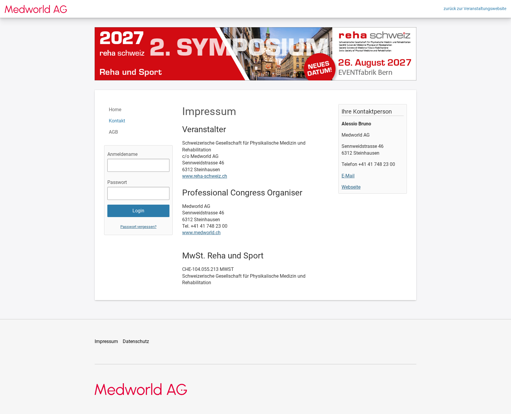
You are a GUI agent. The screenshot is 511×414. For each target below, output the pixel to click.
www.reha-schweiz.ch (204, 176)
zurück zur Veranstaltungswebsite (475, 8)
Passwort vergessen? (138, 226)
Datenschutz (136, 341)
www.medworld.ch (201, 232)
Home (115, 109)
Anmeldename (122, 154)
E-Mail (348, 176)
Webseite (351, 187)
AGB (113, 132)
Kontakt (117, 121)
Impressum (106, 341)
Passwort (117, 182)
